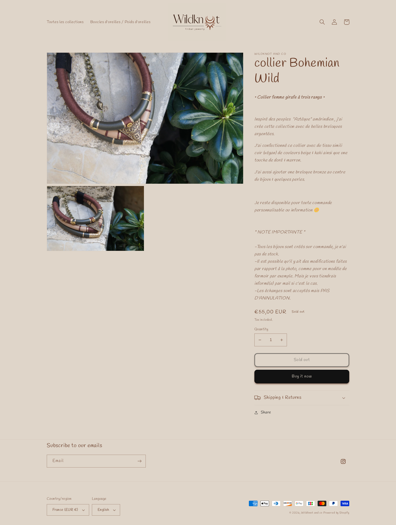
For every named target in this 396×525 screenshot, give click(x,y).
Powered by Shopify (336, 513)
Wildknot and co (312, 513)
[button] (322, 22)
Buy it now (302, 376)
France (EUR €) (65, 509)
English (103, 509)
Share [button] (266, 412)
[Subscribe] (139, 461)
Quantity (261, 329)
